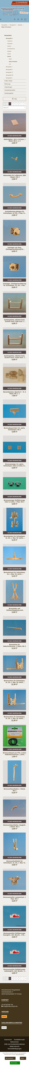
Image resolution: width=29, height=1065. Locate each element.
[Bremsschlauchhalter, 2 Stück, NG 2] (14, 772)
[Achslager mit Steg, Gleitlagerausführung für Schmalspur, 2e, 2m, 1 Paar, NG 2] (14, 230)
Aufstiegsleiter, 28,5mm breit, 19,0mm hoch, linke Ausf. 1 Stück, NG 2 (14, 320)
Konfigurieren (23, 1058)
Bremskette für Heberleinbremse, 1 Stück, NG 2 (14, 645)
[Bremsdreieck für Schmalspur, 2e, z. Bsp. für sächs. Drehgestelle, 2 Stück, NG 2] (14, 555)
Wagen (10, 59)
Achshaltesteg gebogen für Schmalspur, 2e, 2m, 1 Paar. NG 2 (14, 212)
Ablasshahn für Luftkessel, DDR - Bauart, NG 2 (14, 176)
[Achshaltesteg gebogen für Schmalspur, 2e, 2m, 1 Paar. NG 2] (14, 194)
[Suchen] (14, 19)
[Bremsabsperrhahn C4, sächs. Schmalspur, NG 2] (14, 411)
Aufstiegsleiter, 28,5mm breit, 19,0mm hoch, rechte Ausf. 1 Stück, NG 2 (14, 356)
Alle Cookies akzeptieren (15, 1062)
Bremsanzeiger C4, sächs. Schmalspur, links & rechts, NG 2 (14, 465)
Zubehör (9, 53)
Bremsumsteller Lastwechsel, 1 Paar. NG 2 (14, 898)
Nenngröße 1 (9, 66)
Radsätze (9, 51)
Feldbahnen (9, 41)
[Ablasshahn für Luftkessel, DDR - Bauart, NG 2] (14, 158)
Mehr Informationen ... (20, 1054)
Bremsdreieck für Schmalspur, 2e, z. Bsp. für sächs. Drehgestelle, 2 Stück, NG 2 (14, 573)
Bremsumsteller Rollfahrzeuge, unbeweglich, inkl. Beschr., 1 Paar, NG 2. (14, 970)
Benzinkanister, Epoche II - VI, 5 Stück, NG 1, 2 (14, 392)
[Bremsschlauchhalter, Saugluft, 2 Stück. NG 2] (14, 808)
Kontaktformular (19, 1039)
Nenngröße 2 (9, 38)
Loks (10, 64)
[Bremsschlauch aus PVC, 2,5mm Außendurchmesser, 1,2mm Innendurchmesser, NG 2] (14, 736)
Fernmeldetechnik (11, 48)
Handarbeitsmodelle (9, 90)
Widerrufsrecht (14, 1046)
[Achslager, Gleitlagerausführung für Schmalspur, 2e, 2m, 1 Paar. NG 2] (14, 266)
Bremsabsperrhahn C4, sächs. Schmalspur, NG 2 (14, 429)
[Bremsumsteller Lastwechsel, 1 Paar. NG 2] (14, 880)
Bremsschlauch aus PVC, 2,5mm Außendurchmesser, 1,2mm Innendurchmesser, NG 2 (14, 753)
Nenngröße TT (9, 72)
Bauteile (9, 56)
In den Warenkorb (14, 136)
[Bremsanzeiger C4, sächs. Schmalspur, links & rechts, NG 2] (14, 447)
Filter (15, 99)
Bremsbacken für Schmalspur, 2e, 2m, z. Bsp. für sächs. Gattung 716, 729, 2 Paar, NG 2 (14, 537)
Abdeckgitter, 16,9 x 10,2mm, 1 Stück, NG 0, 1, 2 (14, 140)
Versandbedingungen (14, 1048)
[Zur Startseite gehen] (14, 11)
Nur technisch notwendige (11, 1058)
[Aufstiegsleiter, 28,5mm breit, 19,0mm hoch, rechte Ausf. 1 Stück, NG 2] (14, 339)
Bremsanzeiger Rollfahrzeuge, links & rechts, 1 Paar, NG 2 (14, 501)
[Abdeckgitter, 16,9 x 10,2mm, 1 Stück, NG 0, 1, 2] (14, 122)
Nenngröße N (9, 69)
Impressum (8, 1039)
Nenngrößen (8, 35)
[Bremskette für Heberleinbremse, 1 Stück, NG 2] (14, 627)
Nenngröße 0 (9, 78)
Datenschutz (14, 1042)
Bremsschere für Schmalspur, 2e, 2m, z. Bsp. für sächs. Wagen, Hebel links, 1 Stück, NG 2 (14, 681)
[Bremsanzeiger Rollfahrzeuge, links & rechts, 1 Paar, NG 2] (14, 483)
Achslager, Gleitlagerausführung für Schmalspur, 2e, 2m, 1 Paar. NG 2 (14, 284)
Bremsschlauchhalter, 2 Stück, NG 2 (14, 789)
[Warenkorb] (25, 19)
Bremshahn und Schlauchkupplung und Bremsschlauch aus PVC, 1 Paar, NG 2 (14, 609)
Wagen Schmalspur (13, 61)
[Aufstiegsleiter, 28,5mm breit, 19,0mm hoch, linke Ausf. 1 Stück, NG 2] (14, 303)
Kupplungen (9, 43)
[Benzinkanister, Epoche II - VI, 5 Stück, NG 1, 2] (14, 375)
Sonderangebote (8, 93)
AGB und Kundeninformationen (14, 1044)
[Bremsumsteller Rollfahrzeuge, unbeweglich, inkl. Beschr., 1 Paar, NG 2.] (14, 952)
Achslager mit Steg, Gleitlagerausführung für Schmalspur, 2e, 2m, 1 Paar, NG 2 (14, 248)
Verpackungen (8, 87)
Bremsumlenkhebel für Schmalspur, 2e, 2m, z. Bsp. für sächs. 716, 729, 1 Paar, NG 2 (14, 862)
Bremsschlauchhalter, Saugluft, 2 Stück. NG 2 (14, 826)
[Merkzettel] (21, 19)
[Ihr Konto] (18, 19)
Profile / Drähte (8, 81)
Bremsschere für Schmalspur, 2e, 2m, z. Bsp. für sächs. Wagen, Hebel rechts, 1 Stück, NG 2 (14, 717)
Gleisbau (9, 46)
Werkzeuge (7, 84)
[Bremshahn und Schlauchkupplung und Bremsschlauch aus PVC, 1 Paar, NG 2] (14, 591)
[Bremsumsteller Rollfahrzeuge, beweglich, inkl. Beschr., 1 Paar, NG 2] (14, 916)
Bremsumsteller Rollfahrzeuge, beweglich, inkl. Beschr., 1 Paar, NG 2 (14, 934)
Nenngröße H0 (9, 75)
